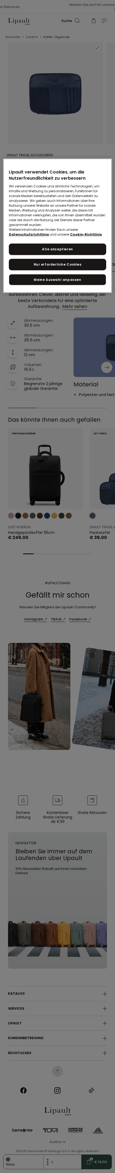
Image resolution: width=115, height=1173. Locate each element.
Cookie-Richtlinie (86, 234)
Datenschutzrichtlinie (29, 234)
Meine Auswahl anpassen (57, 279)
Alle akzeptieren (57, 249)
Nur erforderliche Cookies (58, 264)
